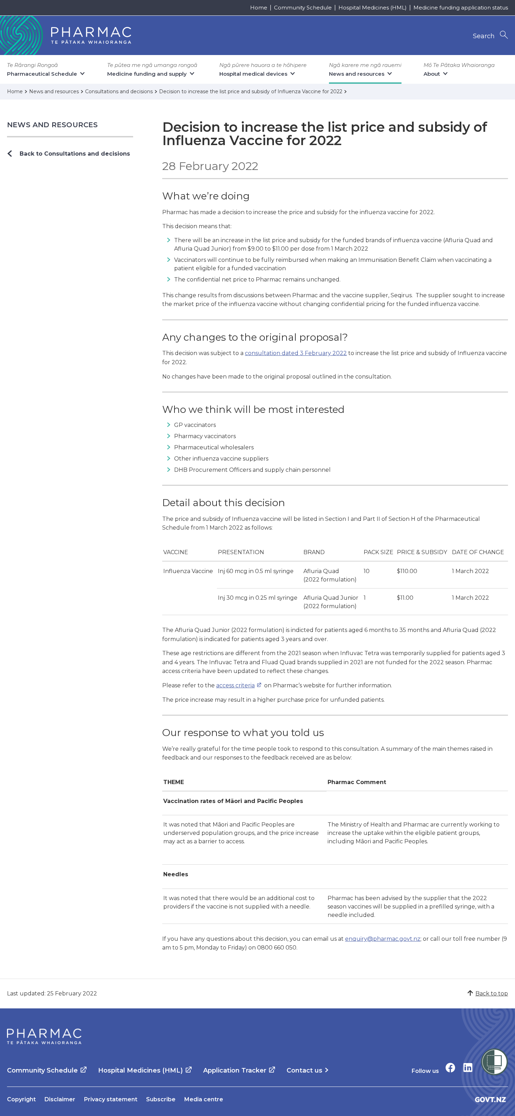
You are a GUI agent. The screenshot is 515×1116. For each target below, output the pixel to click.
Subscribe (161, 1099)
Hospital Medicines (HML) (372, 7)
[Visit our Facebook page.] (450, 1067)
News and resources (52, 125)
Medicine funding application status (460, 7)
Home (258, 7)
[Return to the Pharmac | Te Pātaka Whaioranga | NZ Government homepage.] (44, 1036)
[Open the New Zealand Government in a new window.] (490, 1099)
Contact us (304, 1070)
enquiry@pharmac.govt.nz (382, 938)
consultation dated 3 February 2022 (296, 353)
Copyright (21, 1099)
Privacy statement (110, 1099)
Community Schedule (303, 7)
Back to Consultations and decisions (75, 153)
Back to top (491, 993)
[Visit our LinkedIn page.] (468, 1067)
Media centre (203, 1099)
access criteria (235, 685)
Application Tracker (234, 1070)
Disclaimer (59, 1099)
